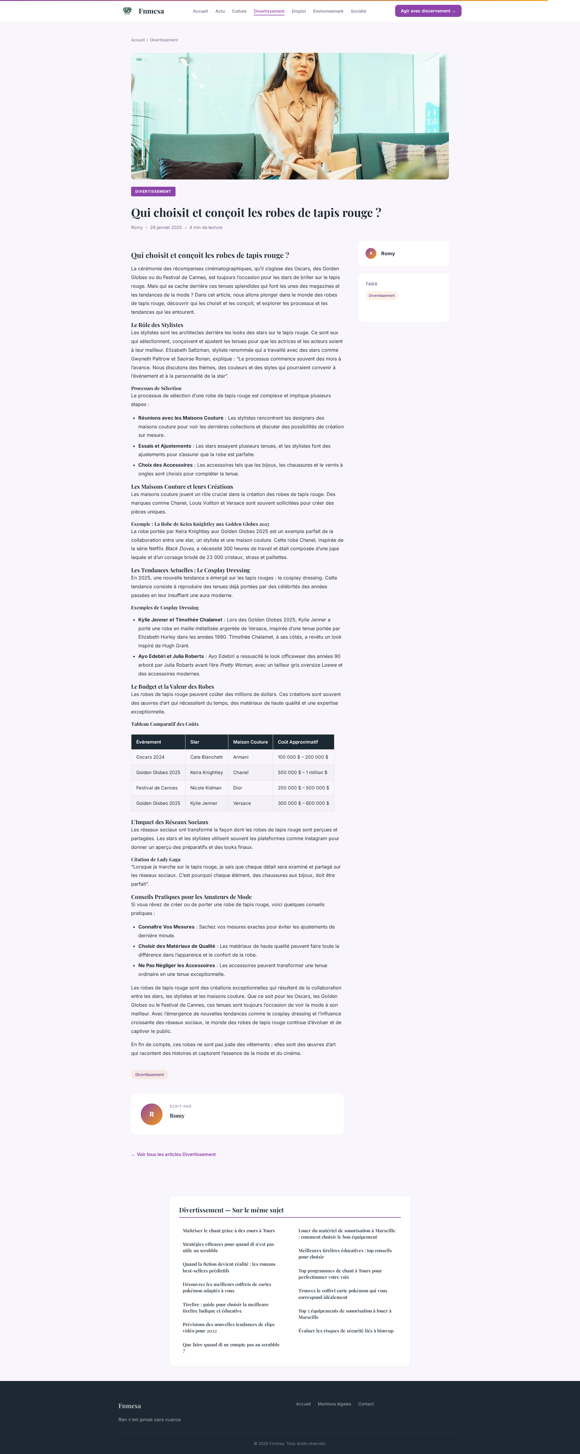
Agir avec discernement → (428, 10)
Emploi (299, 10)
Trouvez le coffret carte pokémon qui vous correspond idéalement (342, 1293)
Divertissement (269, 10)
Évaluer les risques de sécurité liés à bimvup (346, 1331)
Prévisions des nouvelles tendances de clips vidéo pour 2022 (229, 1327)
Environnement (328, 10)
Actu (220, 10)
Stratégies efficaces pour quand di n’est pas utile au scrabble (228, 1247)
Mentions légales (334, 1403)
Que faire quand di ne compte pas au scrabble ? (231, 1347)
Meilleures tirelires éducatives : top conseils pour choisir (345, 1253)
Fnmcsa (151, 10)
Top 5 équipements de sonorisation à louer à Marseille (345, 1314)
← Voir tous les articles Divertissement (173, 1154)
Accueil (200, 10)
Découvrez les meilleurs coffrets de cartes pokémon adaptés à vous (227, 1287)
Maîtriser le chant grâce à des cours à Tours (229, 1230)
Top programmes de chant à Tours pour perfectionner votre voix (340, 1274)
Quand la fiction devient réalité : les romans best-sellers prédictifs (229, 1267)
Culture (239, 10)
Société (358, 10)
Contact (366, 1403)
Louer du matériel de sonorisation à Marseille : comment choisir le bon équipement (346, 1233)
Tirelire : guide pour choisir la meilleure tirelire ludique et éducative (226, 1307)
